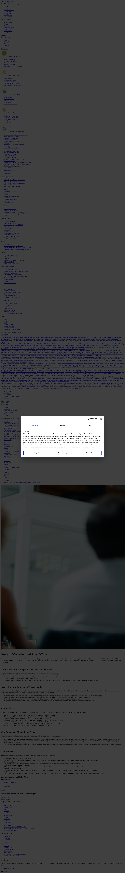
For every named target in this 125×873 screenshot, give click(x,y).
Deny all (36, 453)
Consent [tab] (35, 425)
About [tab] (90, 425)
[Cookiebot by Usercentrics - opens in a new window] (89, 419)
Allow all (89, 453)
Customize (61, 453)
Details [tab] (62, 425)
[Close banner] (101, 419)
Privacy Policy (89, 447)
